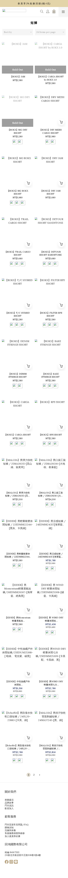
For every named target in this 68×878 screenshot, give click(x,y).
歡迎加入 (9, 808)
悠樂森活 (9, 799)
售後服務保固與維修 (15, 833)
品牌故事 (9, 802)
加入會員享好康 (12, 836)
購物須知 (9, 827)
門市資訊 (9, 805)
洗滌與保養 (10, 830)
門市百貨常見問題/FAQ (16, 824)
